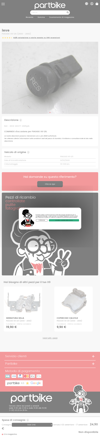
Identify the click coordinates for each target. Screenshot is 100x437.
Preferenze (42, 220)
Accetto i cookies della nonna (64, 220)
